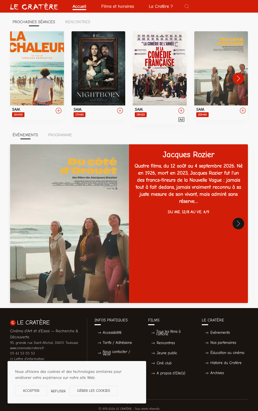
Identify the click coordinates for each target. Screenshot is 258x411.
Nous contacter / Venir (116, 353)
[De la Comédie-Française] (160, 78)
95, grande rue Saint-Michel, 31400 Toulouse (44, 343)
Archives (217, 373)
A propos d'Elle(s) (171, 373)
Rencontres (166, 343)
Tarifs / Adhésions (117, 342)
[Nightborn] (98, 75)
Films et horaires (117, 6)
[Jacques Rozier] (129, 223)
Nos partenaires (223, 342)
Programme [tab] (60, 135)
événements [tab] (25, 135)
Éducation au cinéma (227, 352)
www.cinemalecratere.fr (27, 348)
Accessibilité (112, 332)
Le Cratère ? (161, 6)
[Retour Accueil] (34, 6)
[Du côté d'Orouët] (221, 75)
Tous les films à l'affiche (168, 333)
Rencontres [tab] (77, 22)
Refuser (58, 391)
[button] (186, 6)
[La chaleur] (37, 75)
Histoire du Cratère (226, 363)
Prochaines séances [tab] (34, 22)
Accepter (31, 391)
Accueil (79, 6)
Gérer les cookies (93, 391)
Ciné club (164, 363)
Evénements (220, 332)
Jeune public (167, 353)
